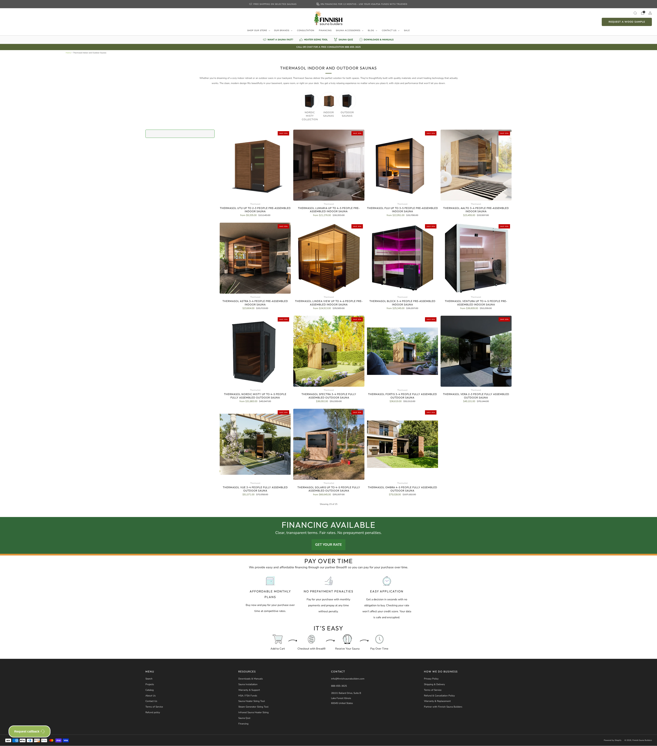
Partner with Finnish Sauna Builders (443, 706)
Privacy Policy (431, 678)
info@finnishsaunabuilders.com (347, 678)
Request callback (26, 731)
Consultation (305, 30)
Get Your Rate (328, 544)
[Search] (635, 13)
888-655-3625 (339, 686)
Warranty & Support (249, 690)
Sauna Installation (247, 684)
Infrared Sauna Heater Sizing (253, 712)
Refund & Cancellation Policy (439, 695)
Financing (325, 30)
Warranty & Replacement (437, 701)
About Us (150, 695)
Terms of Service (154, 706)
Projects (149, 684)
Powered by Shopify (612, 740)
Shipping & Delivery (434, 684)
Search (148, 678)
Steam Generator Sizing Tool (253, 706)
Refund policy (152, 712)
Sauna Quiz (244, 718)
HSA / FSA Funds (247, 695)
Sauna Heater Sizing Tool (251, 701)
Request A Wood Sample (627, 21)
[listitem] (273, 4)
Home (68, 52)
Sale (407, 30)
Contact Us (389, 30)
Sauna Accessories (348, 30)
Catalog (149, 690)
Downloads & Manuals (250, 678)
